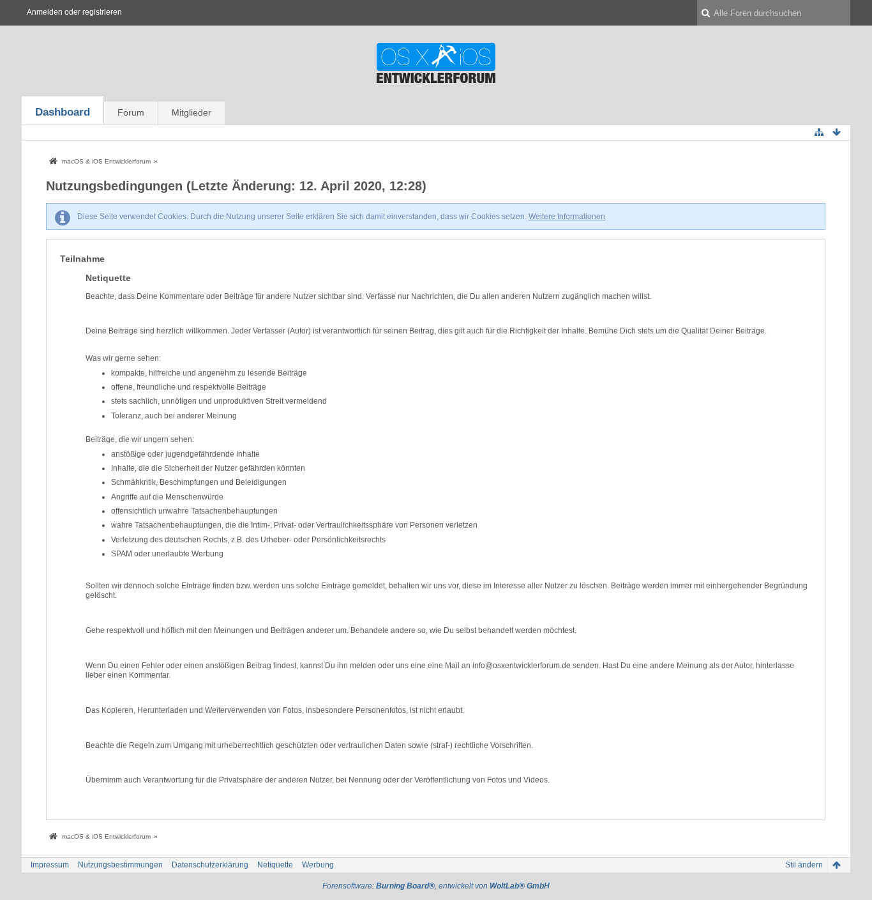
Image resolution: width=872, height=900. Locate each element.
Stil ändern (804, 864)
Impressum (50, 864)
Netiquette (275, 864)
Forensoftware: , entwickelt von (436, 885)
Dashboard (62, 112)
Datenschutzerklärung (210, 864)
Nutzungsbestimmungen (120, 864)
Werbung (318, 864)
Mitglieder (191, 112)
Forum (130, 112)
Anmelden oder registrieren (74, 12)
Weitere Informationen (567, 216)
